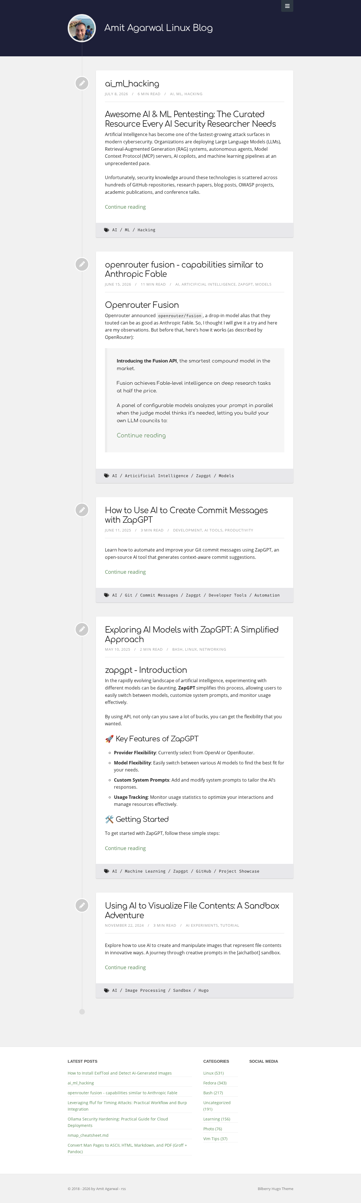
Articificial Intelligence (209, 284)
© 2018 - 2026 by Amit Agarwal (93, 1188)
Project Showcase (239, 871)
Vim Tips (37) (215, 1138)
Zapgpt (245, 284)
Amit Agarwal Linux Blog (158, 28)
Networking (212, 649)
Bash (177, 649)
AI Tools (213, 530)
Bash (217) (213, 1092)
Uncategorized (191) (217, 1106)
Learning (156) (216, 1119)
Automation (267, 595)
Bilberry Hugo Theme (275, 1188)
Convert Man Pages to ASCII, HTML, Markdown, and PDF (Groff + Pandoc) (127, 1148)
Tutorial (229, 925)
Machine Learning (145, 871)
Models (263, 284)
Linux (191, 649)
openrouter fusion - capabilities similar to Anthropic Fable (122, 1092)
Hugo (204, 990)
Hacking (193, 93)
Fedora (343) (214, 1083)
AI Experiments (202, 925)
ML (179, 93)
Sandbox (182, 990)
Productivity (239, 530)
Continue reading (125, 206)
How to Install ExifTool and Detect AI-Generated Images (120, 1073)
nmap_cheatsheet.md (88, 1135)
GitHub (203, 871)
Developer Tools (228, 595)
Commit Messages (159, 595)
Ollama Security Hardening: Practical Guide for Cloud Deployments (118, 1122)
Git (129, 595)
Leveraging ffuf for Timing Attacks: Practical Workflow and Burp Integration (127, 1106)
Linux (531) (213, 1073)
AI (172, 93)
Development (187, 530)
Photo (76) (212, 1128)
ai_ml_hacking (132, 83)
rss (123, 1188)
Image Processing (145, 990)
